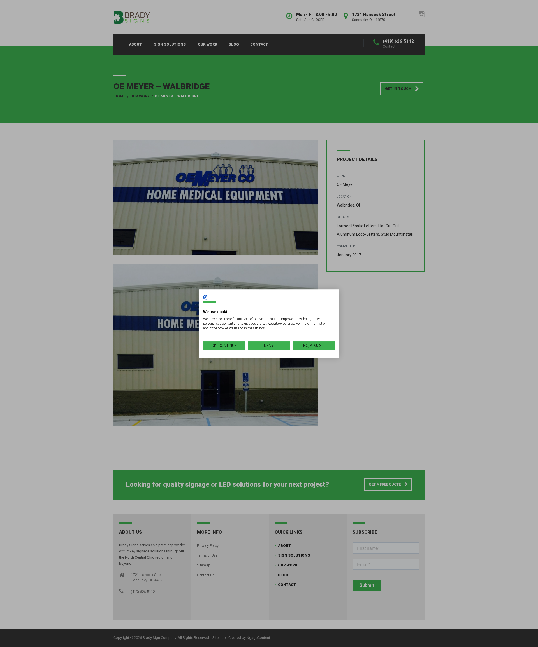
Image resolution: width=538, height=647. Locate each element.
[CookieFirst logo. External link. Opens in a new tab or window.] (205, 297)
